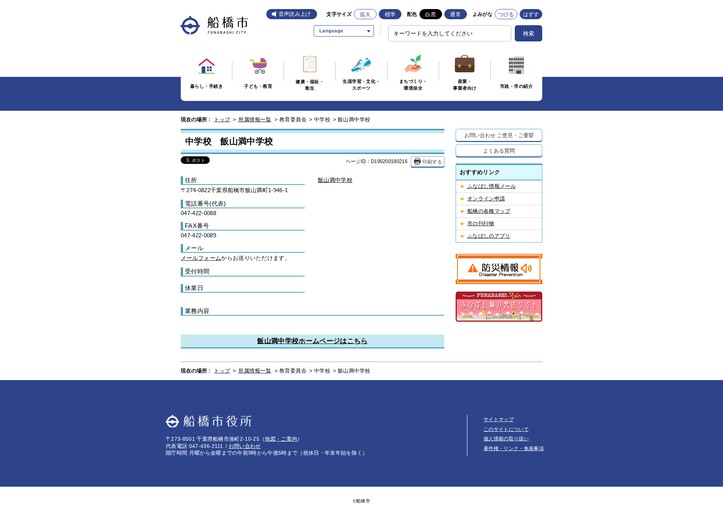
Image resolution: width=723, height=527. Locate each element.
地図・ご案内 (281, 439)
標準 (390, 14)
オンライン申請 (486, 199)
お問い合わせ (245, 446)
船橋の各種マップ (489, 211)
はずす (531, 14)
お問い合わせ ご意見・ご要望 (499, 135)
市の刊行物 (480, 223)
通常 (455, 14)
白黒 (430, 14)
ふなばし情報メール (491, 186)
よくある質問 (498, 150)
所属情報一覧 (254, 119)
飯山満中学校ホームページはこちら (312, 341)
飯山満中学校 (335, 180)
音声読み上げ (295, 14)
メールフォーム (201, 258)
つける (506, 14)
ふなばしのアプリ (489, 236)
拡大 (365, 14)
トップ (222, 119)
